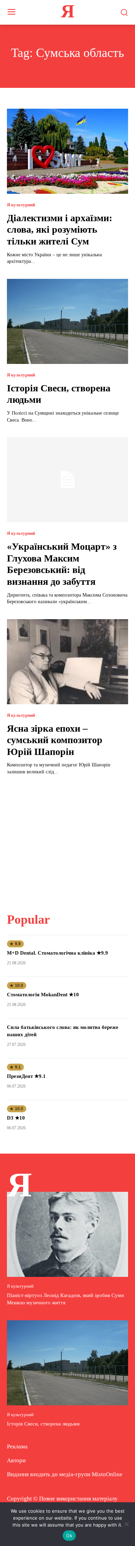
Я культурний (21, 204)
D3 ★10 (16, 1118)
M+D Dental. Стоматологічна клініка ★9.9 (57, 953)
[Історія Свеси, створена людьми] (67, 321)
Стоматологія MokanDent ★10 (43, 994)
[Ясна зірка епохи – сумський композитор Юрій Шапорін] (67, 661)
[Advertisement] (67, 839)
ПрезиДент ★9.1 (26, 1076)
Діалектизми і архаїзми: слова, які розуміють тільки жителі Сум (59, 230)
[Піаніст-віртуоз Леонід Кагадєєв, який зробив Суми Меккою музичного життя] (67, 1234)
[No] (126, 1524)
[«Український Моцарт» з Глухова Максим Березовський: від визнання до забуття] (67, 479)
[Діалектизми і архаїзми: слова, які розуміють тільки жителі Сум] (67, 151)
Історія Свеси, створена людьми (43, 1424)
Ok (69, 1535)
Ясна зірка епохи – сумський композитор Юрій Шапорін (54, 740)
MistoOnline (107, 1474)
